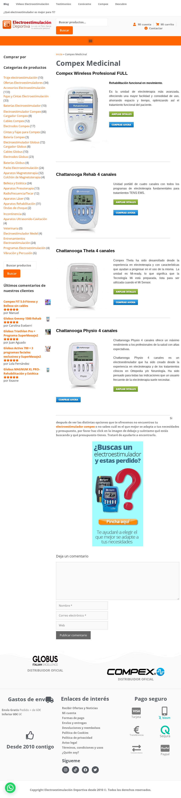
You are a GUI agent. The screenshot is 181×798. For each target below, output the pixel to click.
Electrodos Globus (16, 157)
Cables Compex (14, 121)
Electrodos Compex (17, 126)
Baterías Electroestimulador (22, 106)
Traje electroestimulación (20, 78)
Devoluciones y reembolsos (81, 728)
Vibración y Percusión (18, 253)
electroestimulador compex (75, 427)
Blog (6, 4)
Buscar (64, 30)
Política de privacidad (77, 738)
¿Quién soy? (70, 752)
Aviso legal (69, 743)
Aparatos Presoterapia (19, 188)
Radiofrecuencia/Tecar (19, 193)
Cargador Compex (16, 116)
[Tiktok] (75, 769)
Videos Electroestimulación (32, 4)
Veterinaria (11, 228)
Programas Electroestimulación (25, 248)
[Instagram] (65, 769)
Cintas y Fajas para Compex (22, 132)
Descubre (121, 4)
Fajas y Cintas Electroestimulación (26, 96)
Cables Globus (13, 152)
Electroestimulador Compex (22, 112)
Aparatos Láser (14, 199)
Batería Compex (14, 137)
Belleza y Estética (15, 183)
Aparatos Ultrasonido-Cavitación (25, 219)
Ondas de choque (15, 208)
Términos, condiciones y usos (82, 748)
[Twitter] (95, 769)
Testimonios (63, 4)
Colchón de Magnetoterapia (22, 177)
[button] (91, 41)
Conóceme (84, 4)
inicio (59, 54)
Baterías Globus (14, 163)
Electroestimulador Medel (21, 233)
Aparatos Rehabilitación (19, 204)
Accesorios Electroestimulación (24, 88)
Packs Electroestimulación (21, 168)
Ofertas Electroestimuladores (23, 83)
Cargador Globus (15, 146)
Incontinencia (13, 214)
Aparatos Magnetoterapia (21, 173)
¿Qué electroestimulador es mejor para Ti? (29, 12)
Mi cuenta (69, 713)
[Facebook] (85, 769)
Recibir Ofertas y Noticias (80, 708)
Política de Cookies (75, 733)
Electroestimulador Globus (21, 142)
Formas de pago (73, 718)
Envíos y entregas (74, 723)
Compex (103, 4)
